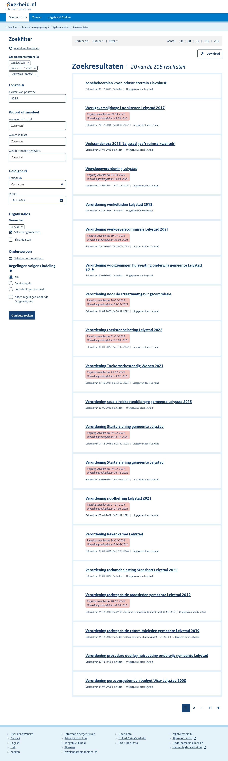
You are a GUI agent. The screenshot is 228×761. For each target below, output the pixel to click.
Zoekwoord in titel (20, 119)
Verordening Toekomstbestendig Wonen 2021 (124, 366)
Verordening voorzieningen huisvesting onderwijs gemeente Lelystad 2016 (143, 267)
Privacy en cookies (76, 738)
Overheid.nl (16, 18)
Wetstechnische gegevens (25, 150)
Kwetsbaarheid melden (79, 752)
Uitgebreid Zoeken (59, 17)
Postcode (22, 85)
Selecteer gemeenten (27, 232)
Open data (125, 734)
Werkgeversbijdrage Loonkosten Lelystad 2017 (125, 108)
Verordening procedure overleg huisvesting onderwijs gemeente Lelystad (146, 655)
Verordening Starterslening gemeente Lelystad (124, 426)
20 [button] (189, 41)
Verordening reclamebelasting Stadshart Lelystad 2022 (131, 570)
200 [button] (216, 41)
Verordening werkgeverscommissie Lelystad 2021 (127, 229)
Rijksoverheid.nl (182, 738)
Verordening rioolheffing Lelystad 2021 (118, 498)
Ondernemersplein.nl (186, 743)
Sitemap (70, 747)
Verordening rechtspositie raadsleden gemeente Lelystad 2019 (138, 595)
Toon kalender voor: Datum (61, 200)
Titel (113, 41)
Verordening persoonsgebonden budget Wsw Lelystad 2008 (135, 680)
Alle (17, 277)
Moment (20, 178)
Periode (14, 177)
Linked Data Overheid (132, 738)
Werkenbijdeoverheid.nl (187, 747)
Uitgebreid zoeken (60, 27)
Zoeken (37, 17)
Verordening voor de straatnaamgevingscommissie (128, 294)
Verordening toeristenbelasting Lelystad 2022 (123, 330)
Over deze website (22, 734)
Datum (13, 193)
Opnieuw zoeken (22, 315)
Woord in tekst (18, 134)
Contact (15, 738)
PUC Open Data (128, 743)
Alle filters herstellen (26, 48)
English (15, 743)
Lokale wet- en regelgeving (33, 27)
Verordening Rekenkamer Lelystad (114, 534)
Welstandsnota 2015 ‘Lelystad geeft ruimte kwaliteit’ (130, 143)
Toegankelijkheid (75, 743)
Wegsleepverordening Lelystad (111, 168)
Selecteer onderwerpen (28, 258)
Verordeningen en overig (30, 289)
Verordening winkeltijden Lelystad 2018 (118, 204)
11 (210, 708)
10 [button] (181, 41)
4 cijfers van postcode (22, 91)
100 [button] (206, 41)
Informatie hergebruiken (80, 734)
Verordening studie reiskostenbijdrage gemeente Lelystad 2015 (138, 401)
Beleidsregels (23, 283)
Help (13, 747)
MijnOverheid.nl (182, 734)
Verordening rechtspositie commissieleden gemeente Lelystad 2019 (142, 631)
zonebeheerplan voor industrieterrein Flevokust (125, 83)
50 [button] (197, 41)
